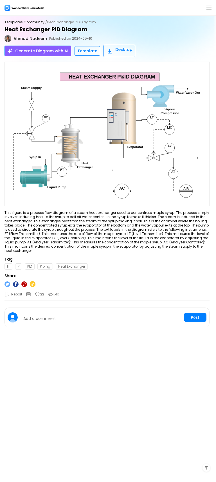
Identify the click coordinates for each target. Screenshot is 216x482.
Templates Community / (25, 22)
